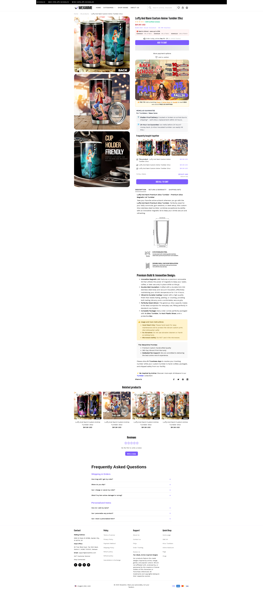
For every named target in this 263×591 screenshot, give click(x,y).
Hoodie (175, 102)
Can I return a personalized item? (103, 518)
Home (76, 14)
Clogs (158, 102)
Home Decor (166, 102)
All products (84, 14)
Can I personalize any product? (102, 513)
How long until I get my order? (102, 479)
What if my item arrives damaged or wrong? (106, 495)
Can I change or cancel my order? (103, 490)
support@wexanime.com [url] (87, 553)
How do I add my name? (100, 508)
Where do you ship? (98, 484)
